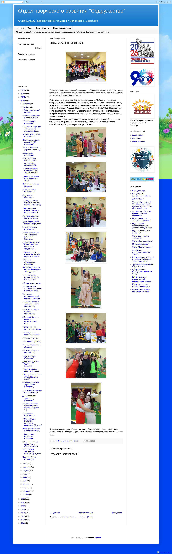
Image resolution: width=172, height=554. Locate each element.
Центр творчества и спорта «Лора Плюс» (141, 285)
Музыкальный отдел (140, 244)
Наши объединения (62, 28)
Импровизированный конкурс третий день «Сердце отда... (31, 270)
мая (25, 481)
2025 (23, 94)
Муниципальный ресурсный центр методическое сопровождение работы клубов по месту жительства (62, 32)
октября (26, 464)
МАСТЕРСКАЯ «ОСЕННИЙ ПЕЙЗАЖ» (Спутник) (31, 451)
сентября (27, 467)
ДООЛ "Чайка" (138, 199)
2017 (23, 516)
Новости (20, 28)
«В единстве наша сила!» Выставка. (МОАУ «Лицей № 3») (30, 406)
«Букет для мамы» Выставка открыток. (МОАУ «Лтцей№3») (31, 203)
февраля (27, 491)
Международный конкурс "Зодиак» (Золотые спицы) (30, 210)
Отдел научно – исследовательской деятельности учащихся (142, 226)
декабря (26, 104)
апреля (26, 484)
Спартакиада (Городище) (28, 154)
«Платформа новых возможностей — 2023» (30, 178)
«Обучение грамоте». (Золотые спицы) (31, 117)
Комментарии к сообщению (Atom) (78, 517)
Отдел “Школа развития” (142, 247)
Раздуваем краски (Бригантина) (29, 228)
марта (25, 488)
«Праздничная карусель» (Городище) (28, 436)
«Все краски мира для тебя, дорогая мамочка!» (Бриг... (31, 129)
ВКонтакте (136, 138)
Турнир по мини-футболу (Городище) (32, 328)
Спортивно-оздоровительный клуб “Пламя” (141, 252)
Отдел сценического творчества (140, 237)
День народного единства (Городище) (29, 398)
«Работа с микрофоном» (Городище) (29, 262)
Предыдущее (116, 513)
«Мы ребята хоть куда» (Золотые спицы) (32, 391)
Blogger (98, 537)
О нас (29, 28)
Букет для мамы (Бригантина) (29, 190)
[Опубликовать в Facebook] (91, 441)
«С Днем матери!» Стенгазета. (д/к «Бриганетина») (30, 171)
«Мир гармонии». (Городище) (29, 122)
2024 (23, 97)
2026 (23, 90)
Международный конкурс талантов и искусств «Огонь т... (31, 254)
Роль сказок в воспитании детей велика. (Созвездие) (31, 296)
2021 (23, 502)
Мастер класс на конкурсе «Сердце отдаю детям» (30, 277)
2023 (23, 101)
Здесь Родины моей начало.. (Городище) (31, 222)
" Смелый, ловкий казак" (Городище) (30, 370)
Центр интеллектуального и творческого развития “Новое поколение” (143, 259)
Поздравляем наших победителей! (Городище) (30, 142)
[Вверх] (163, 552)
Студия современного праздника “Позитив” (141, 290)
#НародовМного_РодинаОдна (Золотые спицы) (32, 377)
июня (25, 477)
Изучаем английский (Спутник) (30, 185)
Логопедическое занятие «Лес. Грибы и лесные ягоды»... (32, 288)
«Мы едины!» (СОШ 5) (31, 341)
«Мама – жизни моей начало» (31, 111)
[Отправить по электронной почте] (84, 441)
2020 (23, 506)
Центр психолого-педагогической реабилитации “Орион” (141, 279)
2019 (23, 509)
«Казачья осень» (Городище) (29, 357)
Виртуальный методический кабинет (141, 195)
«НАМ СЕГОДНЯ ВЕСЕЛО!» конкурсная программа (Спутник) (32, 422)
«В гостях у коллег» (30, 338)
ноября (26, 107)
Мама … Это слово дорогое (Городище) (31, 149)
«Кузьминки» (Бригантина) (28, 414)
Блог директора (138, 191)
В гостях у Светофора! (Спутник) (31, 346)
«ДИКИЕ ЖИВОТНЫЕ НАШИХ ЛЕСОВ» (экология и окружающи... (31, 245)
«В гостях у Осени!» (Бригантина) (30, 351)
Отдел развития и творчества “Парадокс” (141, 219)
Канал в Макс (137, 135)
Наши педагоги (42, 28)
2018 (23, 513)
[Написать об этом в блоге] (87, 441)
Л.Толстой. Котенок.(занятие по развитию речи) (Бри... (30, 320)
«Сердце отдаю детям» (32, 283)
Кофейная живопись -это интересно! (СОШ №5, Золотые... (30, 236)
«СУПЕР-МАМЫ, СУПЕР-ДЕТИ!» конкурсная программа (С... (29, 162)
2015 (23, 523)
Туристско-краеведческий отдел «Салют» (142, 266)
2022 (23, 499)
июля (25, 474)
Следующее (55, 513)
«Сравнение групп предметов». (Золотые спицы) (30, 444)
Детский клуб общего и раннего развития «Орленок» (141, 213)
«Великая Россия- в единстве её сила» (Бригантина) (31, 304)
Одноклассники (138, 141)
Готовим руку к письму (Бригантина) (31, 135)
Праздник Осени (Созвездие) (29, 458)
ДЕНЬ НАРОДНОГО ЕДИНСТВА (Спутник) (30, 364)
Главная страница (85, 513)
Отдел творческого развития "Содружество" (71, 11)
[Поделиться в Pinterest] (94, 441)
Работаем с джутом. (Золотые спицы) (30, 217)
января (26, 495)
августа (26, 470)
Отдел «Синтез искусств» (142, 241)
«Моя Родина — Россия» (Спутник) (31, 333)
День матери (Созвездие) (28, 196)
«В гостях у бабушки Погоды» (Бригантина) (30, 311)
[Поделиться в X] (89, 441)
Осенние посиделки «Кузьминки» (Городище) (30, 384)
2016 (23, 520)
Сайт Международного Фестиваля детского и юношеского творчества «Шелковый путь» (142, 205)
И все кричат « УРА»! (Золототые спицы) (31, 430)
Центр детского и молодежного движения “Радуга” (142, 272)
